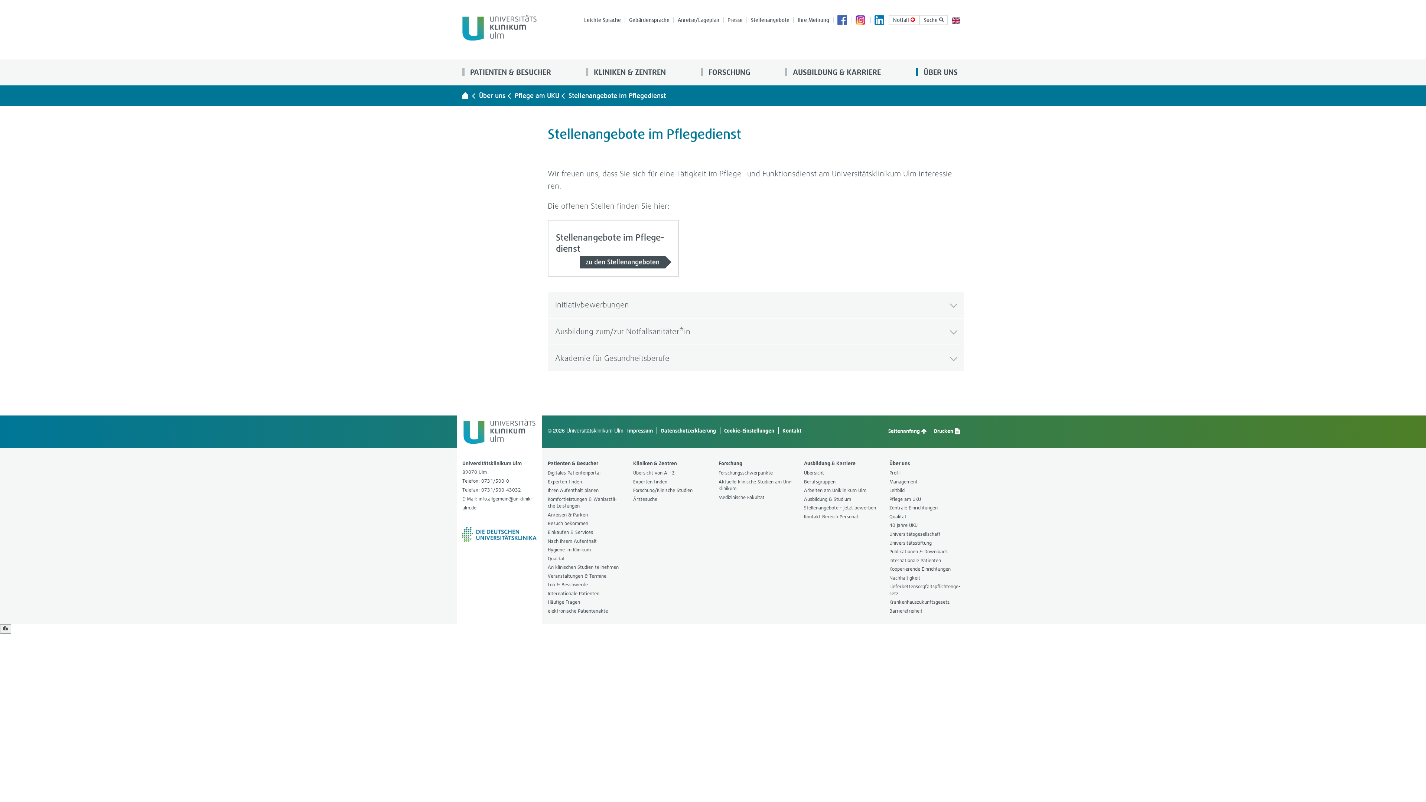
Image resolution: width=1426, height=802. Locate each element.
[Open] (5, 629)
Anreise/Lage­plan (698, 20)
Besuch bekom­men (568, 523)
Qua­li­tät (556, 558)
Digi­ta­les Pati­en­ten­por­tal (574, 473)
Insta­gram (861, 20)
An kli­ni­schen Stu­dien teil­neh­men (583, 567)
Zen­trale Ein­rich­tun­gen (913, 508)
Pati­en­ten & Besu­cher (509, 72)
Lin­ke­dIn (880, 20)
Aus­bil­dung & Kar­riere (836, 72)
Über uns (940, 72)
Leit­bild (897, 490)
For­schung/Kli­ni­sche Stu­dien (663, 490)
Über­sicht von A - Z (654, 473)
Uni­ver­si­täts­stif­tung (910, 543)
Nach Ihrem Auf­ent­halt (572, 541)
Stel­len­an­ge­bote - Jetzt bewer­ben (840, 508)
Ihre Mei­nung (813, 20)
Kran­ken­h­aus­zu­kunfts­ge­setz (919, 602)
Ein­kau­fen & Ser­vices (570, 532)
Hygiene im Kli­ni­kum (569, 549)
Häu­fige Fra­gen (564, 602)
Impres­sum (640, 430)
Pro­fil (895, 473)
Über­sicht (814, 473)
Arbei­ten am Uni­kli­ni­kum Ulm (835, 490)
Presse (735, 20)
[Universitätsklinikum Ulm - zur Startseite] (465, 95)
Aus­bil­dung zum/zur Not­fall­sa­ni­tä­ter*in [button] (622, 331)
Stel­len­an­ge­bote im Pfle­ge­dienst (617, 96)
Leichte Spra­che (602, 20)
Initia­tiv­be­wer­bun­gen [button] (592, 304)
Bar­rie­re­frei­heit (905, 611)
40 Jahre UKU (903, 525)
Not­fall (902, 20)
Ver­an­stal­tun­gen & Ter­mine (577, 576)
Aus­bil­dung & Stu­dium (827, 499)
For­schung (728, 72)
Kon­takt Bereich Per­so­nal (831, 516)
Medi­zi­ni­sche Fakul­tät (742, 497)
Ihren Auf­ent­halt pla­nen (573, 490)
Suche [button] (931, 20)
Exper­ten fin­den (565, 482)
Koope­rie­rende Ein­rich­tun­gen (920, 569)
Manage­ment (903, 482)
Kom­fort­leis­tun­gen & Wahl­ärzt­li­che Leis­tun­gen (582, 502)
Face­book (843, 20)
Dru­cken (944, 431)
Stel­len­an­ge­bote (770, 20)
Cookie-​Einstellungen (749, 430)
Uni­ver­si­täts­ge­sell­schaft (915, 534)
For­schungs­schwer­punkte (746, 473)
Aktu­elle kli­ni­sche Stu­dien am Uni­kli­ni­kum (755, 485)
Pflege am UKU (537, 96)
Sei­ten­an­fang (904, 431)
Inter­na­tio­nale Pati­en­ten (573, 593)
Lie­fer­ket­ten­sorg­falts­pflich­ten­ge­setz (924, 590)
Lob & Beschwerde (568, 584)
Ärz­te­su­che (645, 499)
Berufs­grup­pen (820, 482)
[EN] (956, 20)
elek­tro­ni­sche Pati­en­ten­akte (578, 611)
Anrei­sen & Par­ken (568, 515)
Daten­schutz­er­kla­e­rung (688, 430)
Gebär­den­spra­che (649, 20)
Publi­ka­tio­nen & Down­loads (918, 551)
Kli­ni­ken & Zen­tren (629, 72)
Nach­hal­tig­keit (904, 578)
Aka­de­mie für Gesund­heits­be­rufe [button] (612, 358)
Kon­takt (791, 430)
